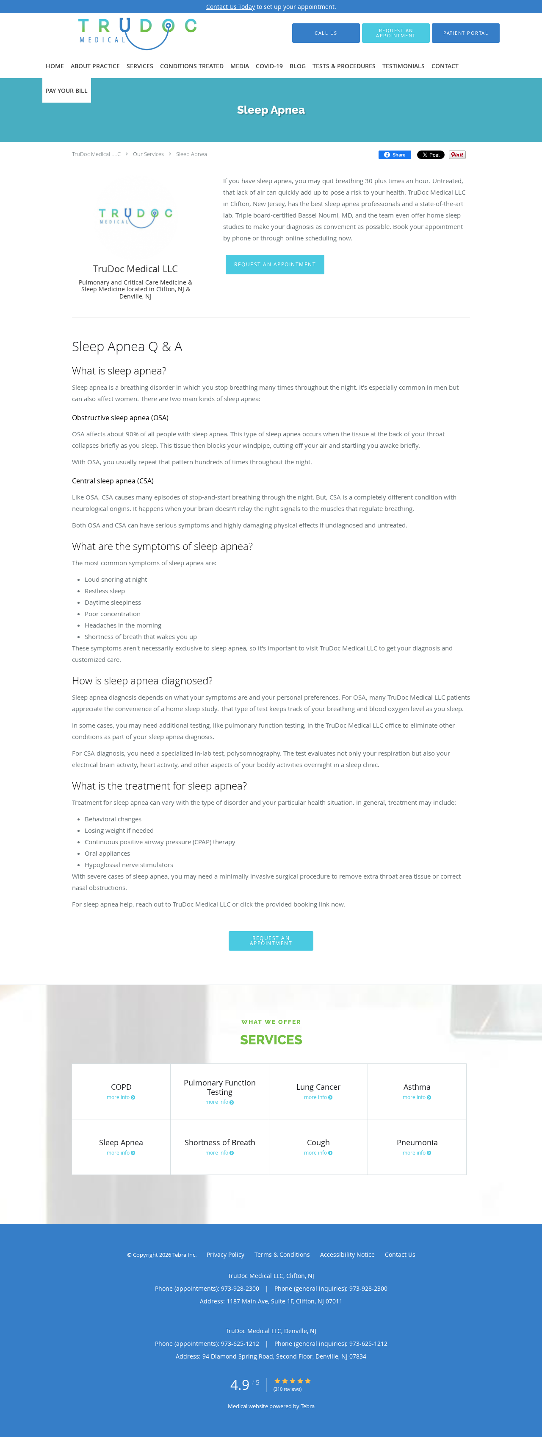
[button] (396, 33)
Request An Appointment (275, 264)
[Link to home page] (122, 33)
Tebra (308, 1406)
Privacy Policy (225, 1254)
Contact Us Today (230, 7)
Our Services (148, 154)
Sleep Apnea (191, 154)
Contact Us (400, 1254)
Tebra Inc (183, 1254)
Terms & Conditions (282, 1254)
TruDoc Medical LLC (96, 154)
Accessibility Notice (347, 1254)
